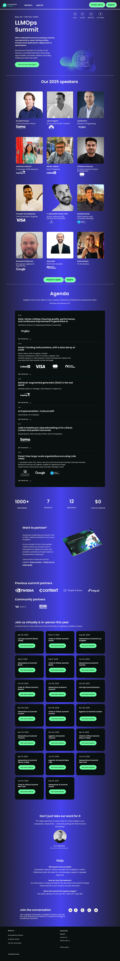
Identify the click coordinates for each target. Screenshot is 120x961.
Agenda (39, 5)
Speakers (28, 5)
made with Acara (13, 954)
